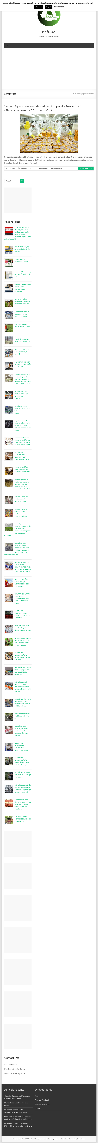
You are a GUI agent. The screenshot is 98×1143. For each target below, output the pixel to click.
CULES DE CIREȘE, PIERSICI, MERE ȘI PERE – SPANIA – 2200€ (23, 819)
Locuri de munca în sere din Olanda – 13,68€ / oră (22, 716)
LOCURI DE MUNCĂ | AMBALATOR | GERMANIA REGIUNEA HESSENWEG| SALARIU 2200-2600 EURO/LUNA (23, 567)
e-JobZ (49, 31)
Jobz (36, 1096)
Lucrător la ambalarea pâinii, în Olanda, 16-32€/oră (22, 351)
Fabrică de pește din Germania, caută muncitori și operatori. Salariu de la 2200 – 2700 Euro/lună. (23, 686)
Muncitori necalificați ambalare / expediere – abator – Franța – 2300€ (23, 628)
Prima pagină (81, 94)
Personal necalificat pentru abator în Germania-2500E (21, 499)
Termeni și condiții (42, 1104)
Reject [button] (48, 7)
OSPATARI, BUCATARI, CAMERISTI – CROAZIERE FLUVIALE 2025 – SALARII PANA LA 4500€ (23, 598)
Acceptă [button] (39, 7)
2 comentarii (58, 168)
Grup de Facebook (42, 1100)
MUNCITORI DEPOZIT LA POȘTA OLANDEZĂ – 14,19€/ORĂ (23, 364)
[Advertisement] (49, 69)
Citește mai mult (85, 168)
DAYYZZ (11, 168)
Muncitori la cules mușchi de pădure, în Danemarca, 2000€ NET (23, 339)
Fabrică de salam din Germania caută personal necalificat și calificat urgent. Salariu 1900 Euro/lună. (23, 804)
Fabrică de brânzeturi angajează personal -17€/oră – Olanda (22, 314)
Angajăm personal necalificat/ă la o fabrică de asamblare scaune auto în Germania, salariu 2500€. (23, 425)
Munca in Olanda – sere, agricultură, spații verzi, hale (23, 274)
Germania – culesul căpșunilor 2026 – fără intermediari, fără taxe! (22, 301)
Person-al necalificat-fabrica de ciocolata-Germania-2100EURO (22, 469)
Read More (59, 7)
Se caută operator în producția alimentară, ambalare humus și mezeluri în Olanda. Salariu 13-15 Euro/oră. (22, 484)
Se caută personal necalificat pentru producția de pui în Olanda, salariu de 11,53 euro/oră (43, 108)
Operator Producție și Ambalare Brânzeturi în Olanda (22, 249)
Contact (38, 1108)
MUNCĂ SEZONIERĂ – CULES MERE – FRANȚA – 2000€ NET (23, 774)
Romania (44, 168)
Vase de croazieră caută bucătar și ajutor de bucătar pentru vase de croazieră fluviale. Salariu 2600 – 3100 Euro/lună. (23, 379)
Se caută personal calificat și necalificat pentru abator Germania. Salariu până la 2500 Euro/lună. (23, 730)
